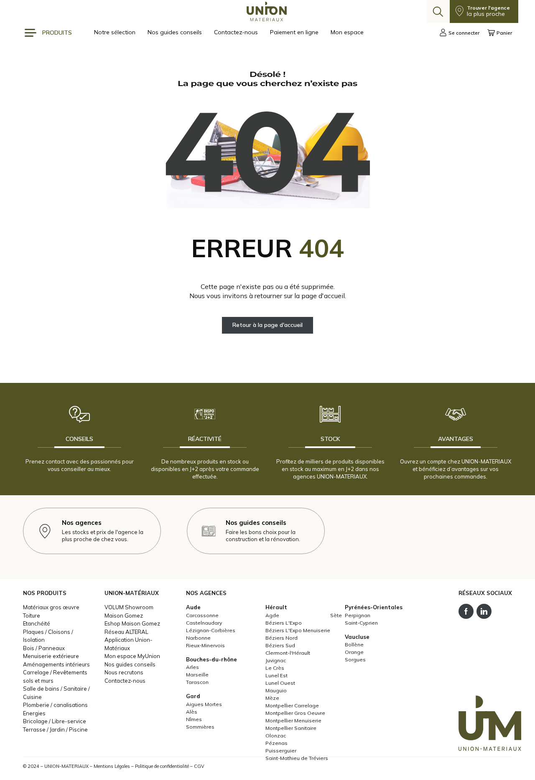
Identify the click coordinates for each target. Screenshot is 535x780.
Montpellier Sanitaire (290, 728)
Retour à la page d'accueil (267, 325)
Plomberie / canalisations (55, 704)
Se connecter (463, 33)
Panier (504, 33)
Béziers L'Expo (283, 623)
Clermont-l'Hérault (287, 653)
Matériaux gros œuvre (51, 607)
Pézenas (276, 743)
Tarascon (197, 682)
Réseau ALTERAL (126, 631)
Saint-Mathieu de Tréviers (296, 758)
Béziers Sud (280, 645)
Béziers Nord (281, 638)
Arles (192, 667)
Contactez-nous (237, 32)
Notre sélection (115, 32)
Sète (336, 615)
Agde (272, 615)
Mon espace (347, 32)
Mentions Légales (112, 766)
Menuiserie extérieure (51, 656)
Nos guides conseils (176, 32)
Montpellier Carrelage (292, 705)
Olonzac (275, 735)
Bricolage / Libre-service (54, 721)
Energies (34, 713)
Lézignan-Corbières (210, 630)
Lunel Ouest (280, 683)
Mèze (272, 698)
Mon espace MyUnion (132, 656)
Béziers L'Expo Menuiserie (297, 630)
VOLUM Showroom (128, 607)
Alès (191, 712)
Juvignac (275, 660)
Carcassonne (202, 615)
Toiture (31, 615)
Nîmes (194, 719)
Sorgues (355, 659)
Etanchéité (36, 623)
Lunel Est (276, 675)
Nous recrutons (123, 672)
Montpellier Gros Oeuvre (295, 713)
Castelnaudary (204, 623)
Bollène (354, 644)
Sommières (200, 727)
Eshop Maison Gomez (132, 623)
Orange (354, 652)
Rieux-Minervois (205, 645)
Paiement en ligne (295, 32)
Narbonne (198, 638)
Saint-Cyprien (361, 623)
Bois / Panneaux (44, 648)
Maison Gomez (123, 615)
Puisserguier (280, 750)
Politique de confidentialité (162, 766)
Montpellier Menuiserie (293, 720)
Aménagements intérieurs (56, 664)
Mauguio (276, 690)
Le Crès (274, 668)
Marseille (197, 674)
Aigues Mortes (204, 704)
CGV (199, 766)
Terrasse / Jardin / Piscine (55, 729)
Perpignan (357, 615)
